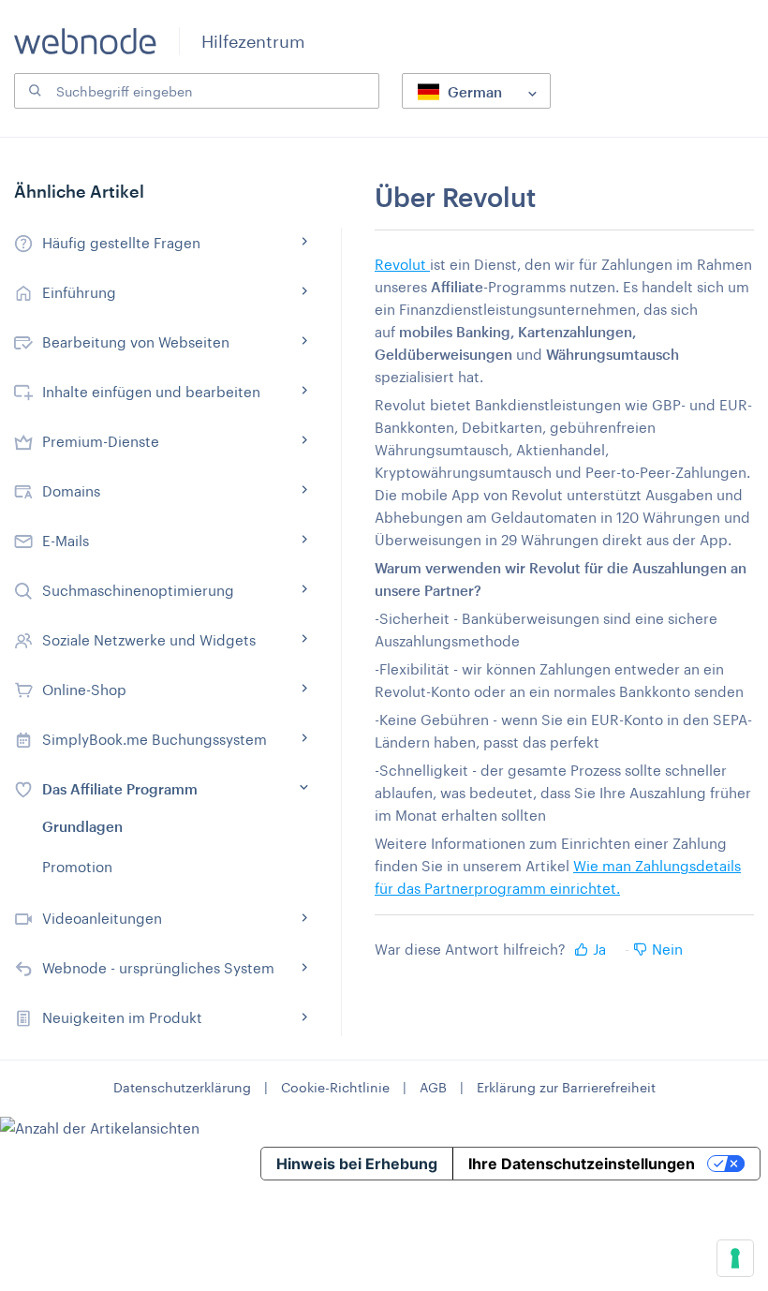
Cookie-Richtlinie (335, 1087)
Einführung (79, 292)
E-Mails (65, 540)
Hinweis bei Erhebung (356, 1163)
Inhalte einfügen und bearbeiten (151, 391)
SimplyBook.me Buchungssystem (154, 739)
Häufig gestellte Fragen (121, 242)
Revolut (402, 264)
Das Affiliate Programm (120, 788)
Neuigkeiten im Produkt (122, 1017)
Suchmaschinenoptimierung (138, 590)
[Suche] (33, 91)
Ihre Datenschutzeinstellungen (581, 1163)
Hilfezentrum (253, 41)
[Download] (349, 639)
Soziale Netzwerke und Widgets (149, 639)
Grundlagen (82, 826)
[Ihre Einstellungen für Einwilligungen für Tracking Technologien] (735, 1258)
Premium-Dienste (100, 441)
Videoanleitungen (102, 918)
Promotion (77, 866)
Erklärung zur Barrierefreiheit (566, 1087)
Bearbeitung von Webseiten (135, 342)
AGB (433, 1087)
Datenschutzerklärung (182, 1087)
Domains (71, 490)
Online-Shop (84, 689)
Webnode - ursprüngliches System (158, 967)
